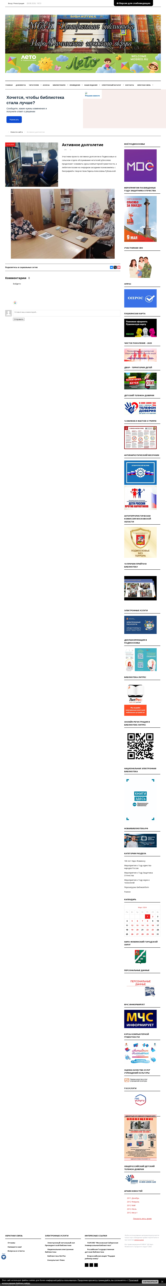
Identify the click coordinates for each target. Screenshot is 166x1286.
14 (142, 925)
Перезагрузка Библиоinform (136, 887)
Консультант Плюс (56, 1260)
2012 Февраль (133, 1202)
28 (142, 934)
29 (147, 934)
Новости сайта (17, 132)
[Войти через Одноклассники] (15, 307)
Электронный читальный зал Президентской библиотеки (60, 1244)
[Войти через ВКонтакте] (15, 291)
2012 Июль (132, 1209)
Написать (14, 120)
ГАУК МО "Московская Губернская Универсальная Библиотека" (101, 1244)
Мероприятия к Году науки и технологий (137, 881)
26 (132, 934)
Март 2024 (142, 907)
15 (147, 925)
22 (147, 929)
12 (132, 925)
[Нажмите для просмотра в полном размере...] (63, 258)
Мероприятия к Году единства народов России (137, 866)
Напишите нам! (14, 1247)
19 (132, 929)
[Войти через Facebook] (15, 295)
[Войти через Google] (15, 303)
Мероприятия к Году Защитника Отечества (138, 874)
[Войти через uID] (15, 287)
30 (153, 934)
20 (137, 929)
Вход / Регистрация (16, 3)
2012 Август (132, 1212)
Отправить (18, 319)
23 (153, 929)
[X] (115, 267)
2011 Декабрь (133, 1198)
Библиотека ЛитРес (56, 1256)
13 (137, 925)
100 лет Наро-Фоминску (134, 861)
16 (153, 925)
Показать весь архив (142, 1218)
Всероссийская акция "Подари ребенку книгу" (100, 1257)
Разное (127, 892)
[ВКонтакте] (111, 267)
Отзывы (11, 1243)
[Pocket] (118, 267)
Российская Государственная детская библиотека (99, 1250)
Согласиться (150, 1282)
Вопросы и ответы (16, 1251)
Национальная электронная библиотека (59, 1250)
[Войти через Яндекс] (15, 299)
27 (137, 934)
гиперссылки (139, 1240)
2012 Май (131, 1205)
